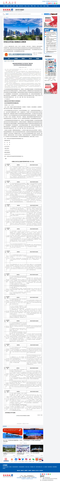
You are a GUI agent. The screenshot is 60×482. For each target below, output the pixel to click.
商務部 (10, 466)
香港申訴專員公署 (39, 466)
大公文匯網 (45, 466)
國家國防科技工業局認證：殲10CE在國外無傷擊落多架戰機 (51, 32)
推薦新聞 (5, 426)
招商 (44, 6)
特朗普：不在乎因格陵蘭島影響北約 (51, 49)
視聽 (17, 6)
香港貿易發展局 (15, 466)
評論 (25, 6)
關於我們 (18, 470)
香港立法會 (27, 466)
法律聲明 (29, 470)
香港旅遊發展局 (21, 466)
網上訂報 (37, 470)
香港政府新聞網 (5, 466)
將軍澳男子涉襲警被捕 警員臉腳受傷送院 (51, 37)
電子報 (56, 1)
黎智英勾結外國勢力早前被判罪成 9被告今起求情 (51, 41)
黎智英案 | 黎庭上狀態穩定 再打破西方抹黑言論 (51, 35)
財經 (11, 6)
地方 (41, 6)
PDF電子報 (52, 1)
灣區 (32, 6)
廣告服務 (48, 1)
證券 (14, 6)
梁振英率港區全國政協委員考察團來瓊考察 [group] (26, 14)
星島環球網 (50, 466)
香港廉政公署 (32, 466)
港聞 (7, 6)
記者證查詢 (41, 470)
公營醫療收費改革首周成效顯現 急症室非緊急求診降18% (51, 51)
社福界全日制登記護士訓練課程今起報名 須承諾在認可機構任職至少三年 (51, 45)
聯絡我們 (22, 470)
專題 (48, 6)
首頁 (4, 6)
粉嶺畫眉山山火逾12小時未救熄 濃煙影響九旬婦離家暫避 (51, 39)
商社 (35, 6)
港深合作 (21, 6)
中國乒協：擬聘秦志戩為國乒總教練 (51, 47)
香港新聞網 (55, 466)
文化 (38, 6)
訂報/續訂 (44, 1)
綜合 (29, 6)
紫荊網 (4, 468)
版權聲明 (25, 470)
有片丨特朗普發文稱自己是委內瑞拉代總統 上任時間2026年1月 (51, 43)
